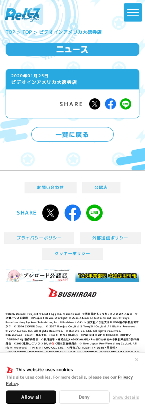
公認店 (101, 187)
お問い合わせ (50, 187)
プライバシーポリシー (39, 238)
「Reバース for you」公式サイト (22, 15)
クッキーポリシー (73, 253)
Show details (126, 397)
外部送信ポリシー (110, 238)
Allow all (31, 397)
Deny (84, 397)
